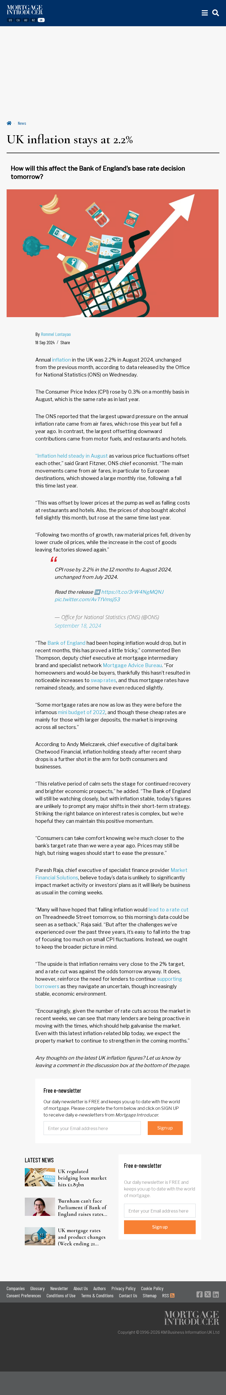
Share (65, 342)
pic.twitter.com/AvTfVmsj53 (87, 599)
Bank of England (66, 643)
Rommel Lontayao (56, 334)
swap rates (103, 680)
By (53, 334)
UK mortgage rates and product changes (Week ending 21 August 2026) (82, 1237)
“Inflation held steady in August (71, 456)
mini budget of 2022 (81, 712)
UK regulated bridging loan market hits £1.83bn (82, 1178)
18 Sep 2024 (45, 342)
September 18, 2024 (78, 625)
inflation (61, 360)
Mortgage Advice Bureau (132, 665)
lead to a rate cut (169, 910)
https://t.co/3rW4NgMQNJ (132, 592)
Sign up (165, 1128)
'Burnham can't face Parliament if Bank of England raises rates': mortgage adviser (82, 1208)
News (22, 123)
